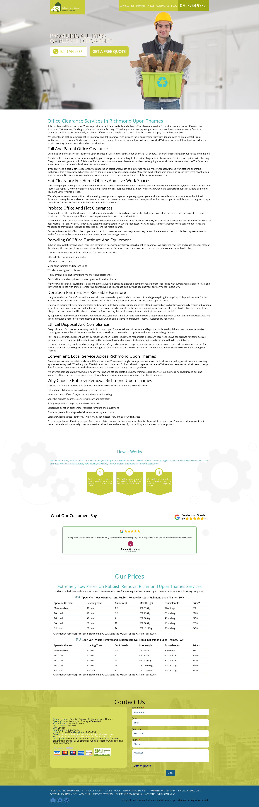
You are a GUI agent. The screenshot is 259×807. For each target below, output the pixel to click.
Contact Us (162, 5)
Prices (150, 5)
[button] (53, 532)
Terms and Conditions (129, 794)
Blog (174, 5)
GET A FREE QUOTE (109, 51)
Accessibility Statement (63, 794)
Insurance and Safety (135, 790)
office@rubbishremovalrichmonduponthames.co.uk (86, 734)
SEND (170, 772)
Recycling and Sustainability (66, 790)
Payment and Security (162, 790)
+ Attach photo (141, 765)
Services (124, 5)
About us (84, 794)
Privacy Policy (94, 790)
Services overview (103, 794)
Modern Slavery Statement (159, 794)
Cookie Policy (112, 790)
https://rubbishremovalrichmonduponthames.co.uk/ (85, 736)
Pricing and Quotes (189, 790)
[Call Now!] (193, 5)
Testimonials (138, 5)
